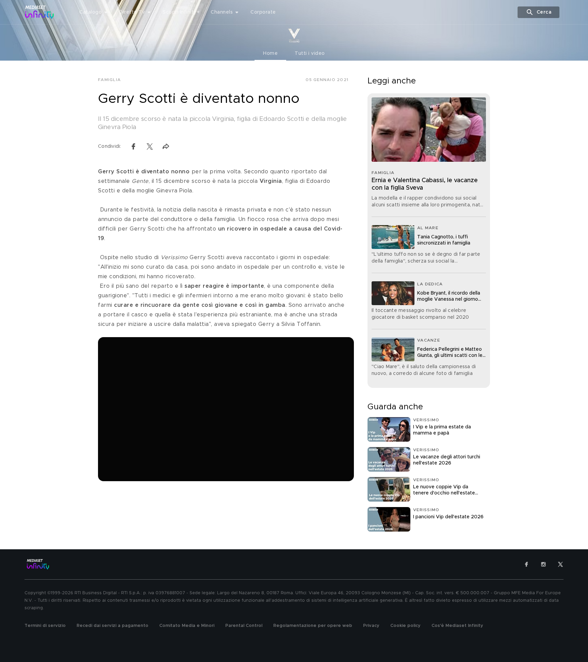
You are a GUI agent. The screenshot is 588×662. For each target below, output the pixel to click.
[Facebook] (526, 564)
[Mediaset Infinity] (39, 12)
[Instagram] (543, 564)
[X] (560, 564)
